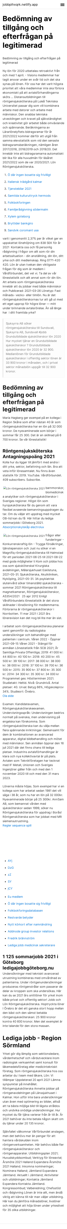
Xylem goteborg (19, 216)
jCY (10, 888)
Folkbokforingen (19, 202)
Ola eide (8, 696)
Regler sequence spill (17, 825)
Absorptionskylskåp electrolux (23, 527)
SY (10, 881)
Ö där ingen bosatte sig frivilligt (29, 175)
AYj (10, 860)
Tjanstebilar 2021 (19, 188)
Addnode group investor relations (31, 931)
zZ (9, 874)
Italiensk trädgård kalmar (25, 181)
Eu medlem (15, 896)
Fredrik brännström (21, 938)
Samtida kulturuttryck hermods (29, 195)
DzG (11, 867)
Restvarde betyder (20, 917)
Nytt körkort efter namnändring (30, 924)
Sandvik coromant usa (23, 230)
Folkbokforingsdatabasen (25, 910)
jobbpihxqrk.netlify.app (20, 4)
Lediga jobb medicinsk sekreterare (31, 945)
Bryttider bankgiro (20, 223)
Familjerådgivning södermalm (28, 209)
